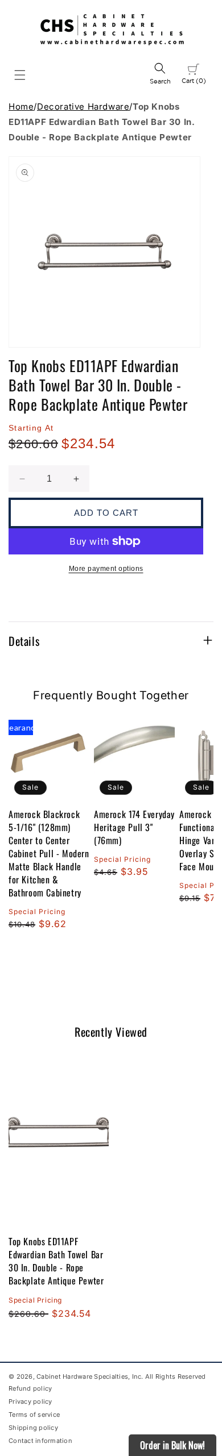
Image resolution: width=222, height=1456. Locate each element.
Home (21, 106)
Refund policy (30, 1388)
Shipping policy (33, 1428)
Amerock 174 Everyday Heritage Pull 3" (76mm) (134, 827)
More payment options (106, 569)
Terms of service (34, 1415)
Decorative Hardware (83, 106)
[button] (19, 74)
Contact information (40, 1441)
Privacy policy (30, 1401)
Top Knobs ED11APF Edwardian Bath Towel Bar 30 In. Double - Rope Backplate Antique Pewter (56, 1260)
